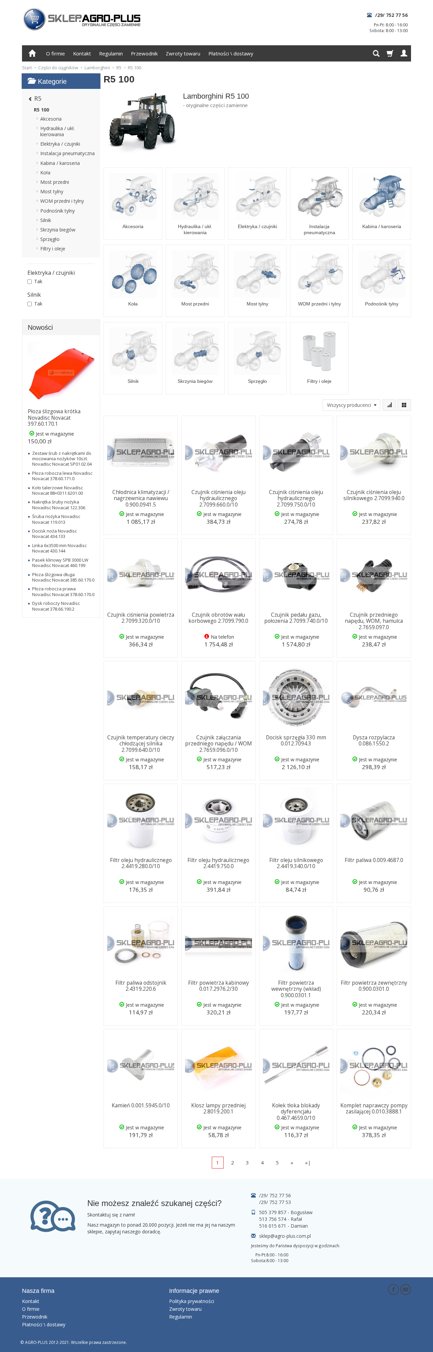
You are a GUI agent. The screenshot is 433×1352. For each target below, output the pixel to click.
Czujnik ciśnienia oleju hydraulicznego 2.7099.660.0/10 (218, 498)
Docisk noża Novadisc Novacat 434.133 (54, 533)
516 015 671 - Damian (283, 1226)
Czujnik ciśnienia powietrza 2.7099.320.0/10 (140, 617)
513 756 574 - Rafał (280, 1219)
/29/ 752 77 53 (275, 1202)
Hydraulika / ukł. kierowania (195, 229)
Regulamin (111, 53)
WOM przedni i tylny (319, 303)
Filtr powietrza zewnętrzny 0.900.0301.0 (374, 985)
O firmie (55, 53)
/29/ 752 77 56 (391, 15)
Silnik (133, 381)
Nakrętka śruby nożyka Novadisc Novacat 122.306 (58, 504)
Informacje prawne (194, 1290)
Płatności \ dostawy (230, 53)
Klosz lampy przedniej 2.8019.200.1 (218, 1108)
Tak (38, 281)
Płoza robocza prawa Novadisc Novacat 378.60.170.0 (63, 591)
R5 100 (41, 109)
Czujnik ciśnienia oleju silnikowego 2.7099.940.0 (374, 495)
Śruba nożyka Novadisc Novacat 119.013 (56, 519)
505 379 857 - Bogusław (286, 1212)
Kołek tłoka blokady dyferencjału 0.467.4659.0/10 (296, 1112)
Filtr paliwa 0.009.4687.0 (374, 860)
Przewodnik (144, 53)
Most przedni (195, 303)
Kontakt (82, 53)
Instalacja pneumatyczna (319, 229)
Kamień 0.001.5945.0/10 (141, 1105)
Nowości (40, 327)
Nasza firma (38, 1290)
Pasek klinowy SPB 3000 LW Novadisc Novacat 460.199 (60, 562)
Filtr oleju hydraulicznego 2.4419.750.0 (218, 863)
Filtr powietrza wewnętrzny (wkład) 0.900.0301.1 (296, 989)
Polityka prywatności (191, 1301)
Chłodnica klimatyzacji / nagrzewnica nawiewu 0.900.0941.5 (140, 498)
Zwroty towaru (183, 53)
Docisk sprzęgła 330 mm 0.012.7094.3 (296, 740)
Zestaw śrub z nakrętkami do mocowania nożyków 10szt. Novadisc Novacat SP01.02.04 (62, 458)
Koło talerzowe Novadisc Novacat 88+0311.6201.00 (57, 490)
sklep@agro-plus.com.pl (285, 1236)
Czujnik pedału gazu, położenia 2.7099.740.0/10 (296, 617)
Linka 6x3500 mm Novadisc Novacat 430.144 (59, 548)
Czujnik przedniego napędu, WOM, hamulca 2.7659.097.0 (374, 621)
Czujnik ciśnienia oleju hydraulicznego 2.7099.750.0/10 (296, 498)
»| (308, 1162)
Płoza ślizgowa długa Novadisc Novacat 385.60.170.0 (63, 577)
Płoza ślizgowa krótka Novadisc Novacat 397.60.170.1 (54, 417)
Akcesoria (132, 226)
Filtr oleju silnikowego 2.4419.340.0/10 (296, 863)
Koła (133, 303)
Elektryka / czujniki (257, 226)
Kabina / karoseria (381, 226)
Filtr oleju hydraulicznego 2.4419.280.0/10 (141, 863)
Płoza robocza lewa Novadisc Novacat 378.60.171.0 (62, 476)
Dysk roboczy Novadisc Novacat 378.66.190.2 (56, 606)
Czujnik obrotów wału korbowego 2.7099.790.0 (218, 617)
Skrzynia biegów (195, 381)
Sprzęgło (257, 381)
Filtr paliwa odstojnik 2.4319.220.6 (140, 985)
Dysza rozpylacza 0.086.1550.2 (374, 740)
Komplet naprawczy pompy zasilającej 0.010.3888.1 (374, 1108)
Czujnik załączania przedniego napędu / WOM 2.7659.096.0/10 (218, 744)
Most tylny (257, 303)
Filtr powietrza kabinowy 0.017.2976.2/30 (218, 985)
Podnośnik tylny (381, 303)
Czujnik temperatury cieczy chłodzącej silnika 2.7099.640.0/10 (140, 744)
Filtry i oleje (319, 381)
